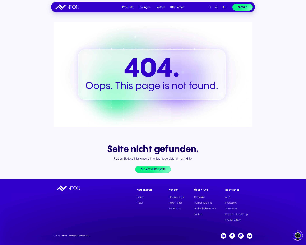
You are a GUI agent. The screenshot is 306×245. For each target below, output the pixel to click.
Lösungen (144, 7)
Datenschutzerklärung (236, 214)
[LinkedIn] (223, 236)
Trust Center (231, 209)
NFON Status (175, 209)
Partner (160, 7)
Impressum (231, 203)
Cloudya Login (176, 197)
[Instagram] (241, 236)
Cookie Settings (233, 220)
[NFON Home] (67, 7)
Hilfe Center (177, 7)
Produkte (127, 7)
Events (140, 197)
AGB (227, 197)
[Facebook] (232, 236)
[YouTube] (249, 236)
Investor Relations (203, 203)
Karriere (198, 214)
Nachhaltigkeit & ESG (205, 209)
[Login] (216, 7)
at (224, 7)
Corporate (199, 197)
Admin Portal (175, 203)
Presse (140, 203)
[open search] (210, 7)
